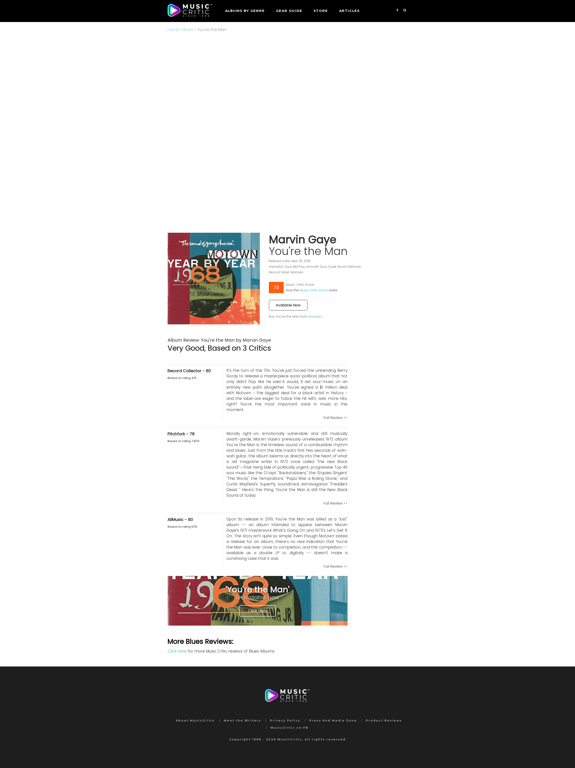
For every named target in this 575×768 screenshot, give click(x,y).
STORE (321, 11)
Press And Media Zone (333, 720)
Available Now (288, 305)
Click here (177, 651)
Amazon (315, 316)
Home (173, 29)
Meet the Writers (242, 720)
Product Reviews (384, 720)
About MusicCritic (195, 720)
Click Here (258, 611)
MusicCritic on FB (289, 727)
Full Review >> (335, 417)
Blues (188, 29)
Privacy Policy (285, 720)
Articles (349, 11)
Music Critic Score (314, 290)
